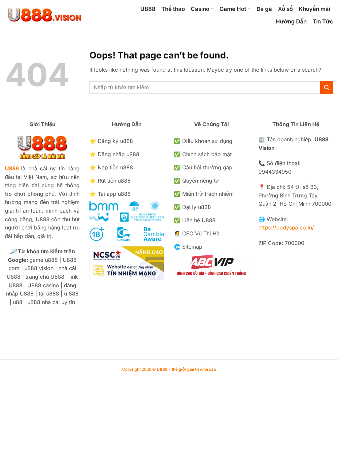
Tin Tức (323, 21)
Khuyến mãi (314, 9)
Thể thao (173, 9)
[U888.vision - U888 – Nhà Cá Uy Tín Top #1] (56, 15)
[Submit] (326, 87)
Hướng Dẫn (291, 21)
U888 (147, 9)
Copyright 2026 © (169, 369)
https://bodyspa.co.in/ (286, 227)
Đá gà (264, 9)
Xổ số (285, 9)
